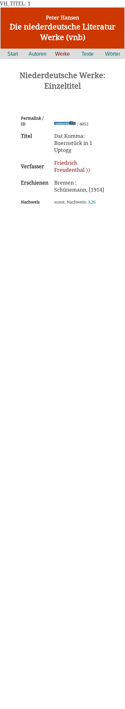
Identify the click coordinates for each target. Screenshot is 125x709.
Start (12, 54)
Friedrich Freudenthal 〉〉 (72, 166)
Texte (87, 54)
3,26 (92, 202)
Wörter (112, 54)
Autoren (37, 54)
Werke (62, 54)
